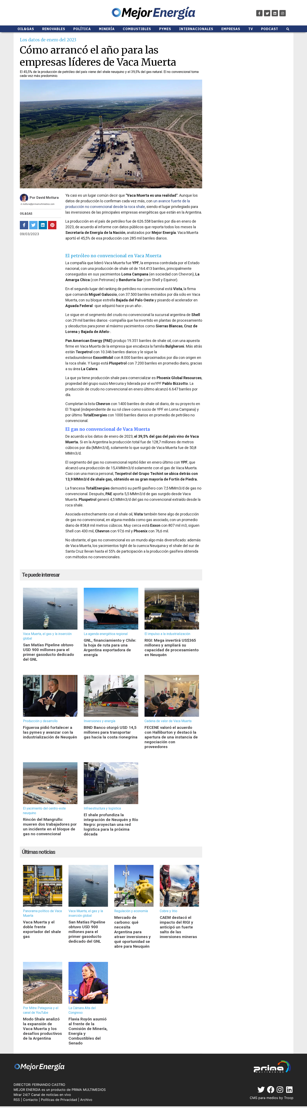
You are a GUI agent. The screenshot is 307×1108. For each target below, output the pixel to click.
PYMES (165, 29)
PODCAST (269, 29)
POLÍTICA (82, 29)
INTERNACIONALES (196, 29)
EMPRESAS (230, 29)
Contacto (30, 1100)
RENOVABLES (53, 29)
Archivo (86, 1100)
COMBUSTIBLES (137, 29)
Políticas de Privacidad (59, 1100)
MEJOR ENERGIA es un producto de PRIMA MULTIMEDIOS (60, 1090)
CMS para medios (264, 1098)
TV (250, 29)
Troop (288, 1098)
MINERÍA (107, 29)
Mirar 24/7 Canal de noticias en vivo (42, 1095)
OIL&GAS (26, 29)
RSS (17, 1100)
